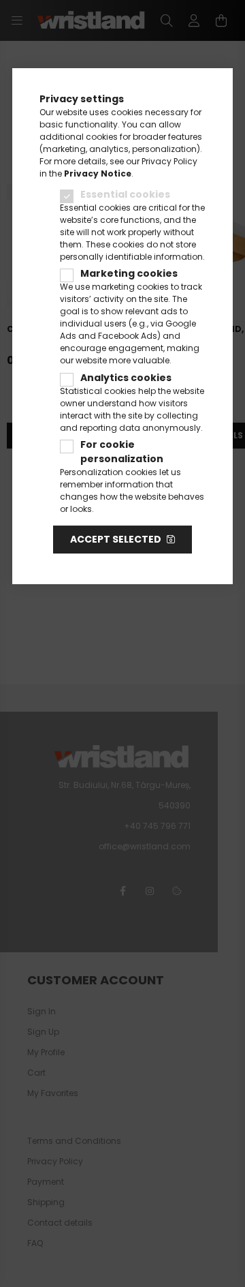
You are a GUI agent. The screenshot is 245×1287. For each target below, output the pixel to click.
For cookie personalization (121, 452)
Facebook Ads (127, 336)
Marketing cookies (129, 273)
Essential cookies (125, 194)
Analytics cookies (126, 377)
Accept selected (115, 539)
